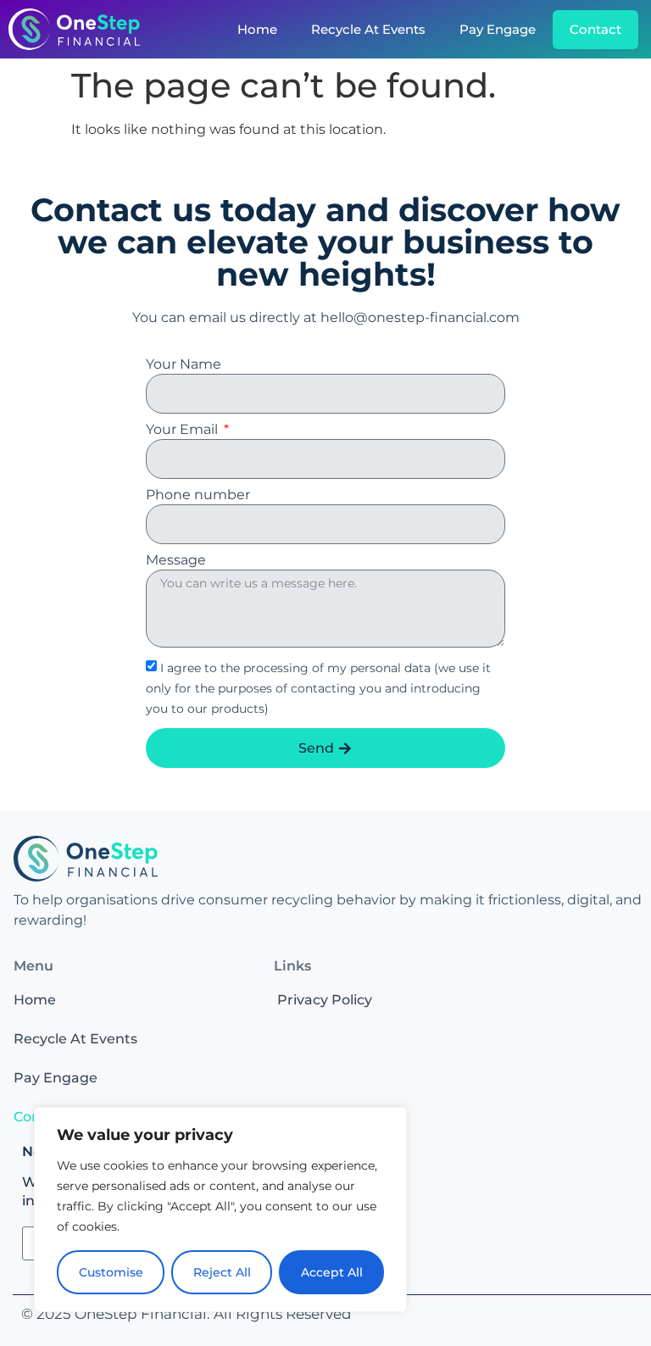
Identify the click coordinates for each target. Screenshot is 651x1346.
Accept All (332, 1272)
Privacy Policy (324, 1000)
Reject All (222, 1272)
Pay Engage (497, 29)
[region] (220, 1209)
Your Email (183, 430)
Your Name (183, 365)
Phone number (198, 495)
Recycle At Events (368, 29)
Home (257, 29)
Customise (111, 1272)
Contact (595, 29)
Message (176, 560)
